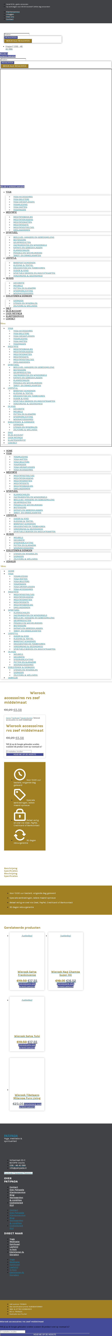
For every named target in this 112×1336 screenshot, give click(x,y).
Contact (10, 319)
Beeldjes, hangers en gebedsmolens (33, 237)
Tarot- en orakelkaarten (27, 255)
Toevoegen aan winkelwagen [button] (27, 985)
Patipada (11, 1135)
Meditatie (11, 212)
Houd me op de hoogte (25, 754)
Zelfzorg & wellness (25, 305)
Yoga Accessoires (23, 469)
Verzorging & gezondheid (28, 275)
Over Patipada (14, 313)
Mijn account (13, 311)
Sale (8, 308)
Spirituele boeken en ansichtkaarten (34, 531)
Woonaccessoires (23, 293)
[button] (56, 323)
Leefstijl (11, 258)
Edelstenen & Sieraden (19, 296)
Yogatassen (19, 209)
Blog (12, 1195)
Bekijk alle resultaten (18, 41)
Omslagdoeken (21, 230)
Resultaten (11, 37)
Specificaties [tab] (11, 871)
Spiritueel (12, 232)
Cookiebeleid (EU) (16, 1204)
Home (9, 450)
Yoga (8, 192)
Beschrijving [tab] (10, 868)
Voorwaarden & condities (16, 1198)
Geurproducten (26, 718)
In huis (10, 278)
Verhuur (11, 561)
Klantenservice (15, 316)
